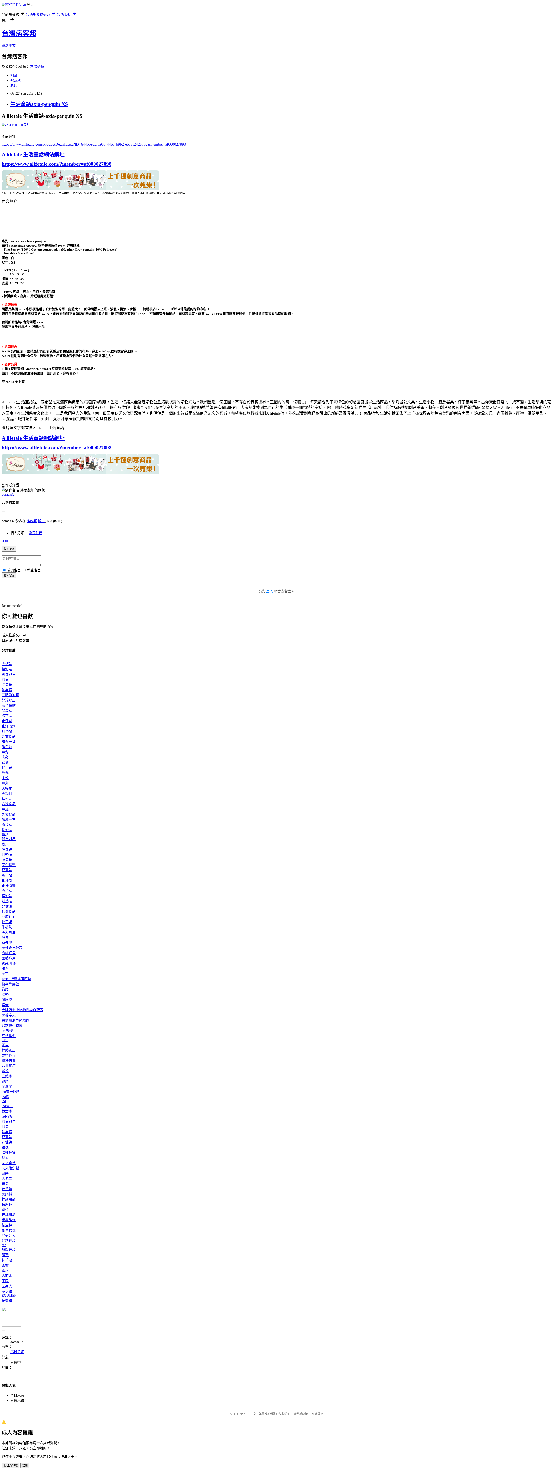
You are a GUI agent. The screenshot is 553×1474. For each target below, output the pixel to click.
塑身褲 (7, 1291)
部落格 (15, 81)
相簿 (13, 75)
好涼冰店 (9, 700)
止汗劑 (7, 721)
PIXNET (244, 1413)
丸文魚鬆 (9, 1163)
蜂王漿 (7, 922)
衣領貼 (7, 664)
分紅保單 (9, 953)
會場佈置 (9, 1060)
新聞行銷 (9, 1250)
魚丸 (5, 783)
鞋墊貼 (7, 731)
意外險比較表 (12, 948)
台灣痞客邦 (19, 33)
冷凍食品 (9, 804)
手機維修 (9, 1220)
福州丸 (7, 799)
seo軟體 (7, 1031)
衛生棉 (7, 1225)
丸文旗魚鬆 (10, 1168)
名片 (13, 86)
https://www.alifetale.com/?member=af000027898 (56, 164)
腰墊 (5, 994)
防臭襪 (7, 690)
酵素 (5, 937)
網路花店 (9, 1050)
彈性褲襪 (9, 1152)
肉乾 (5, 778)
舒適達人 (9, 1235)
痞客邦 (32, 521)
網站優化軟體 (12, 1025)
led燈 (5, 1097)
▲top (6, 540)
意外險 (7, 943)
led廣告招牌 (11, 1092)
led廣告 (7, 1106)
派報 (5, 1071)
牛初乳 (7, 927)
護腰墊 (7, 1000)
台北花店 (9, 1066)
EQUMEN (9, 1295)
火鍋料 (7, 793)
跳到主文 (9, 45)
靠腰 (5, 989)
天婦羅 (7, 788)
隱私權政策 (301, 1413)
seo (4, 1245)
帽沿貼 (7, 669)
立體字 (7, 1076)
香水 (5, 1270)
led (4, 1101)
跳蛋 (5, 1210)
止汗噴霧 (9, 726)
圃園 (5, 1281)
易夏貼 (7, 710)
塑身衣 (7, 1286)
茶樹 (5, 1265)
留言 (41, 521)
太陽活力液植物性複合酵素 (22, 1010)
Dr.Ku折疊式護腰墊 (16, 979)
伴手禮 (7, 768)
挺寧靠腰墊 (10, 984)
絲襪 (5, 1158)
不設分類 (37, 67)
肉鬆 (5, 757)
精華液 (7, 1260)
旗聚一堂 (9, 742)
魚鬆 (5, 752)
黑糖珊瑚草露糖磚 (15, 1020)
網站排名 (9, 1036)
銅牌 (5, 1081)
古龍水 (7, 1276)
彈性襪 (7, 1142)
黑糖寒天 (9, 1015)
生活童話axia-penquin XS (39, 104)
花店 (5, 1045)
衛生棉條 (9, 1230)
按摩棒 (7, 1204)
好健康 (7, 906)
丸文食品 (9, 736)
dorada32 (8, 494)
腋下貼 (7, 716)
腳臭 (5, 679)
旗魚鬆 (7, 747)
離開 (25, 1465)
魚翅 (5, 809)
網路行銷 (9, 1241)
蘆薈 (5, 1255)
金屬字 (7, 1086)
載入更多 (9, 549)
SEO (5, 1040)
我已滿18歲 (10, 1465)
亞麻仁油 (9, 917)
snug (5, 834)
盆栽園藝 (9, 963)
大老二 (7, 1178)
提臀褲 (7, 1300)
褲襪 (5, 1147)
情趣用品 (9, 1199)
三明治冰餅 (10, 695)
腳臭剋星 (9, 674)
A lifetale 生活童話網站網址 (33, 154)
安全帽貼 (9, 705)
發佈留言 (9, 575)
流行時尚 (35, 533)
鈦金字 (7, 1111)
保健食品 (9, 911)
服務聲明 (317, 1413)
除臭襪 (7, 685)
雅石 (5, 968)
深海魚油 (9, 932)
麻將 (5, 1173)
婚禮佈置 (9, 1055)
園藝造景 (9, 958)
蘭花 (5, 974)
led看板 (7, 1116)
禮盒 (5, 762)
